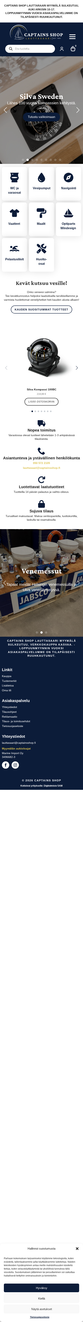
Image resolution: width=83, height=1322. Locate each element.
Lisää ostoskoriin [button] (41, 401)
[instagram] (15, 765)
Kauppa (6, 676)
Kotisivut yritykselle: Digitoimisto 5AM (41, 785)
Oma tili (6, 690)
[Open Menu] (72, 37)
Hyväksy (41, 1288)
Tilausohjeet (9, 711)
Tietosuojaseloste (39, 1317)
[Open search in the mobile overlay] (30, 48)
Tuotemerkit (9, 680)
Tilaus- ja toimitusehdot (16, 721)
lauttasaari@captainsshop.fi (41, 467)
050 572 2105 (41, 463)
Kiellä (41, 1298)
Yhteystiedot (9, 707)
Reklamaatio (9, 716)
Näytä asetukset (41, 1309)
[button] (77, 1249)
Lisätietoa (8, 685)
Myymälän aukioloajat (16, 748)
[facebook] (5, 765)
